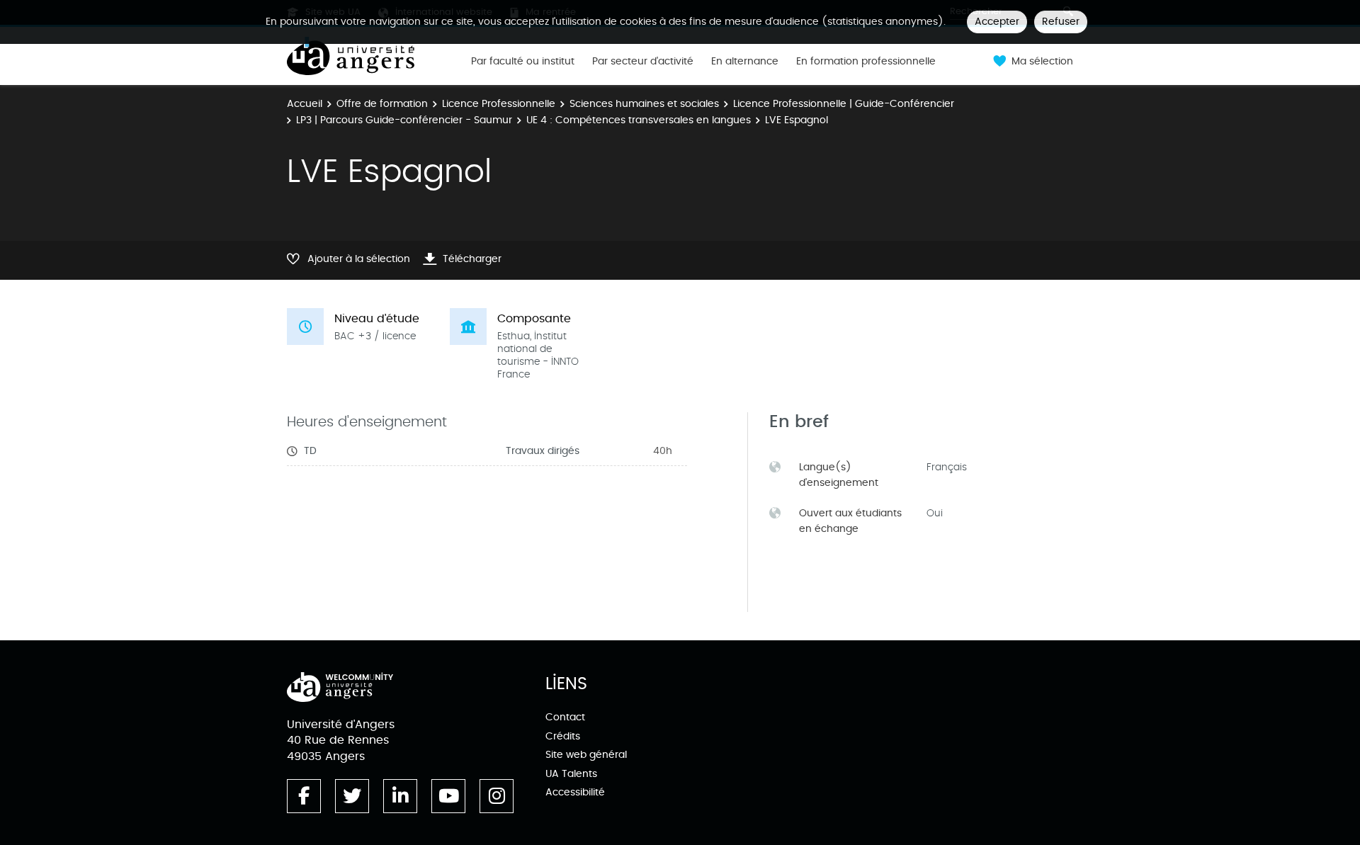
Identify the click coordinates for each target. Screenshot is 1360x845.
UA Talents (571, 773)
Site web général (586, 754)
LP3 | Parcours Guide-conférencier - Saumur (404, 120)
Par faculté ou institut (522, 62)
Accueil (304, 103)
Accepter (997, 21)
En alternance (744, 62)
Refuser (1061, 21)
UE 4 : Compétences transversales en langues (638, 120)
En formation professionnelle (866, 62)
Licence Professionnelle (498, 103)
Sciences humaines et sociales (644, 103)
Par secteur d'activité (642, 62)
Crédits (562, 736)
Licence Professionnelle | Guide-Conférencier (843, 103)
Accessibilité (575, 792)
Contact (565, 717)
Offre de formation (382, 103)
